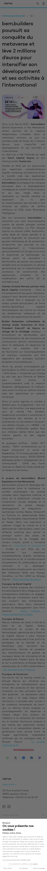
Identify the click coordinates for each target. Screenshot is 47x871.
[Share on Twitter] (15, 758)
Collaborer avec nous (10, 815)
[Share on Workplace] (39, 758)
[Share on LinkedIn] (23, 758)
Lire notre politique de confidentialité (16, 860)
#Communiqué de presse (23, 750)
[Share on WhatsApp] (7, 758)
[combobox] (9, 785)
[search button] (38, 3)
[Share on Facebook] (31, 758)
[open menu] (44, 3)
